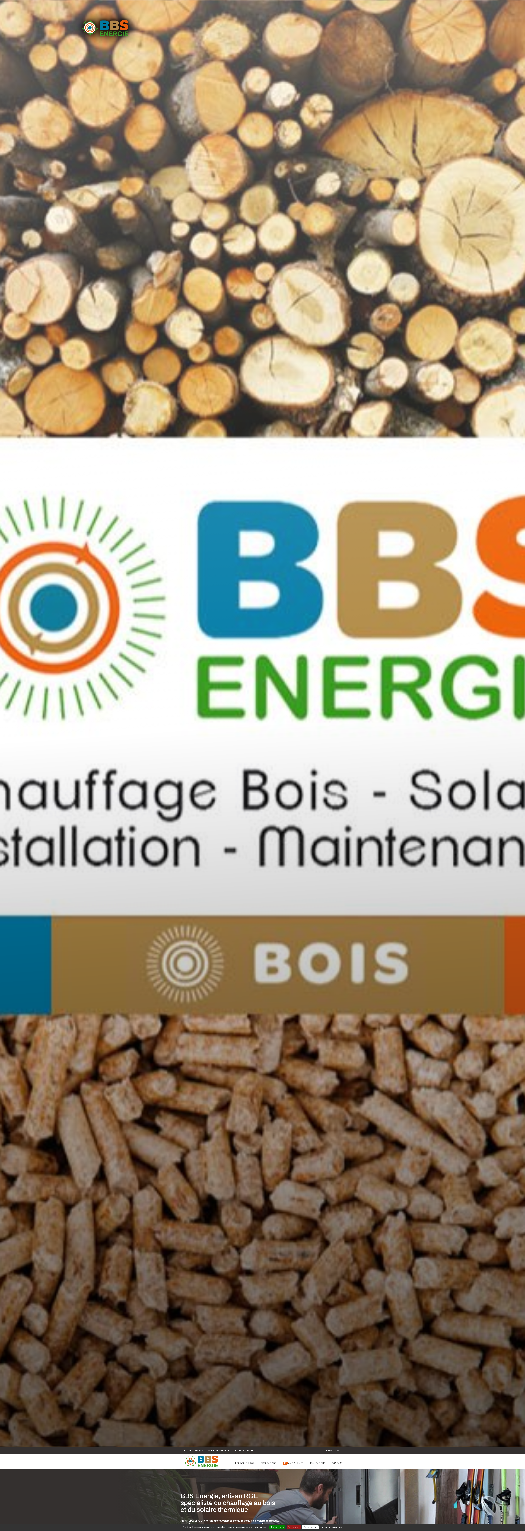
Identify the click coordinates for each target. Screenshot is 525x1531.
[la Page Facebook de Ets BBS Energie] (340, 1451)
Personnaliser (310, 1527)
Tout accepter (277, 1527)
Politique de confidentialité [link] (331, 1527)
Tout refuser (293, 1527)
